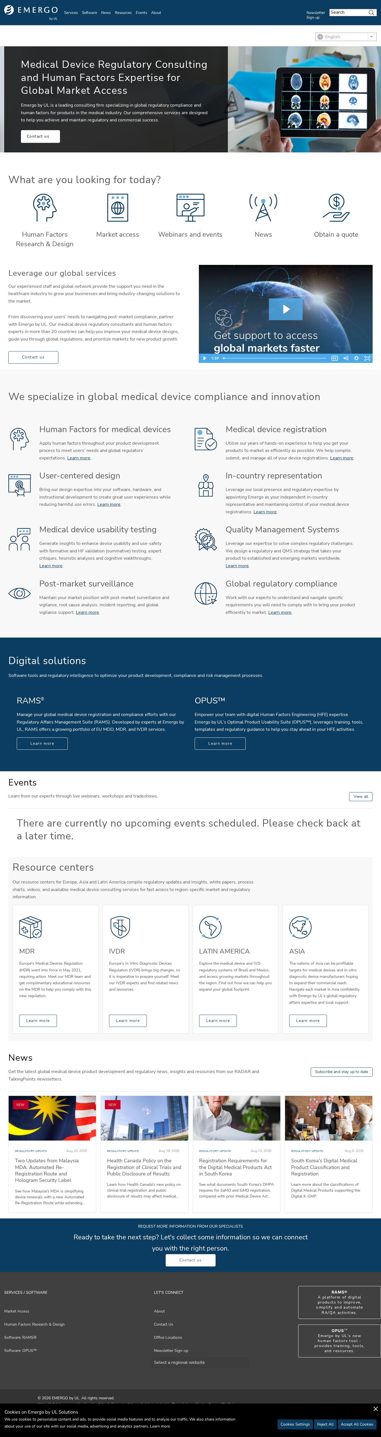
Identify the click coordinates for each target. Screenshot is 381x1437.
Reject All (325, 1424)
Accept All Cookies (357, 1424)
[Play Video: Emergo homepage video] (286, 309)
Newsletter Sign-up (316, 15)
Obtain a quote (336, 234)
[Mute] (345, 358)
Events (141, 12)
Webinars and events (190, 234)
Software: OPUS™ (20, 1350)
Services (71, 12)
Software (89, 12)
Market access (117, 234)
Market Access (16, 1311)
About (156, 12)
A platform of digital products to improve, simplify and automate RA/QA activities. (339, 1302)
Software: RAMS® (20, 1337)
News (106, 12)
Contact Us (163, 1324)
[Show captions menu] (334, 358)
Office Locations (168, 1337)
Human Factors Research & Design (45, 239)
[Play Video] (204, 358)
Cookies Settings (295, 1424)
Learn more (78, 458)
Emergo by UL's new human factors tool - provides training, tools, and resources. (339, 1341)
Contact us (38, 136)
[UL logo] (31, 12)
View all (361, 796)
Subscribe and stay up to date (341, 1071)
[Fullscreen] (367, 358)
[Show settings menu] (356, 358)
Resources (123, 12)
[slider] (275, 358)
